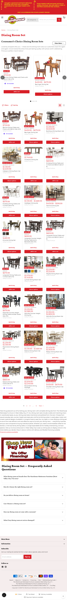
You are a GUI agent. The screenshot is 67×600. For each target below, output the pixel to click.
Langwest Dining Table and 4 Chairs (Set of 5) (12, 276)
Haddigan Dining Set (31, 203)
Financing (33, 580)
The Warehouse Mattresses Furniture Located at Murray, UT (32, 583)
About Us (18, 580)
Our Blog (52, 585)
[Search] (59, 20)
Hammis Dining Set (52, 205)
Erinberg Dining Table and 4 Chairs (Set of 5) (11, 204)
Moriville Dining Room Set (54, 316)
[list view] (64, 105)
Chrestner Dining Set (31, 159)
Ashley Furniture (8, 80)
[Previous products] (2, 77)
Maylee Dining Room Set (54, 274)
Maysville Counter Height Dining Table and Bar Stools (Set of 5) (12, 314)
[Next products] (64, 77)
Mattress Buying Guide (49, 580)
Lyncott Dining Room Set (32, 280)
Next (40, 406)
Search (11, 580)
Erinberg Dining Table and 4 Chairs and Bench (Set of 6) (54, 164)
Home (3, 30)
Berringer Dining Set (41, 84)
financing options (17, 507)
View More (58, 43)
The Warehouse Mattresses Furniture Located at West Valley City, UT (32, 582)
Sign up (27, 557)
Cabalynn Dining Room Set (11, 171)
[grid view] (60, 105)
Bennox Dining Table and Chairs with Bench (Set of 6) (12, 128)
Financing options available (9, 432)
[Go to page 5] (36, 101)
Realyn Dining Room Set (54, 352)
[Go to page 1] (30, 101)
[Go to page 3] (33, 101)
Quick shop (17, 87)
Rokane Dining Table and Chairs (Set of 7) (11, 382)
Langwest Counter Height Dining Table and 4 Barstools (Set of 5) (32, 240)
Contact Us (25, 580)
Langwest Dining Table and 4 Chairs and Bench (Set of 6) (55, 237)
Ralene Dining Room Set (32, 351)
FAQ (39, 580)
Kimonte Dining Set (9, 240)
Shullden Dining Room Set (54, 387)
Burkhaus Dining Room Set (55, 131)
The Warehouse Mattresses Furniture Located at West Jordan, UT (30, 585)
